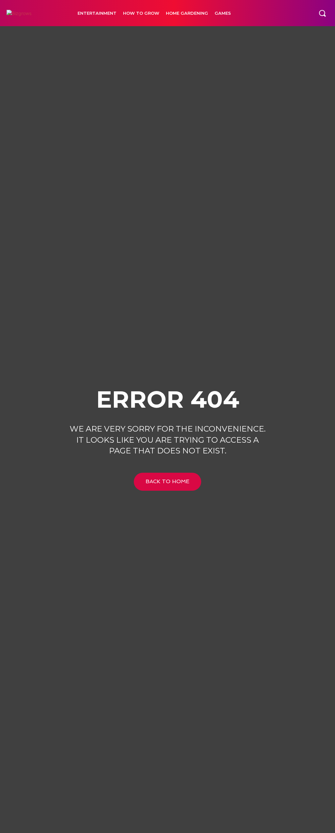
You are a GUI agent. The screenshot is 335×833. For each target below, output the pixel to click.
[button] (322, 13)
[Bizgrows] (35, 13)
